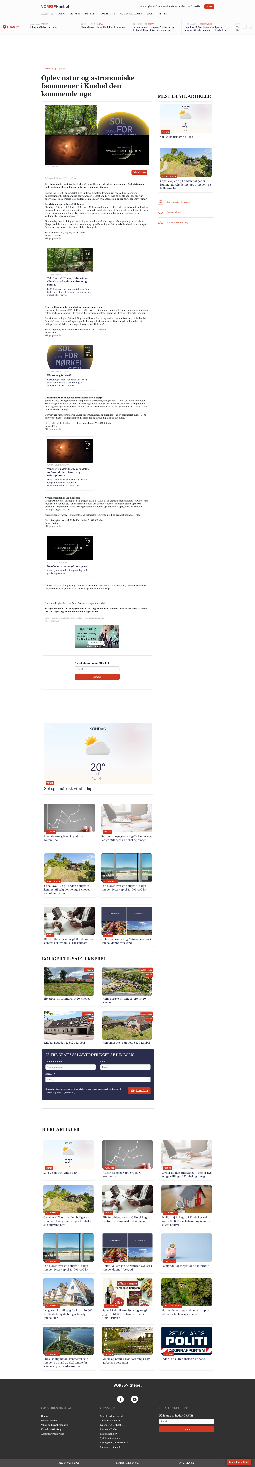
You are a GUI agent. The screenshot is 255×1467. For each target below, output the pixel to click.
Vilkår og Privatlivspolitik (54, 1424)
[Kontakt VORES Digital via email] (134, 1399)
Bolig (61, 13)
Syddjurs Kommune (110, 1438)
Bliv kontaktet (139, 1091)
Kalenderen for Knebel (111, 1424)
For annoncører (49, 1420)
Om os (44, 1416)
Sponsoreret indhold (110, 1447)
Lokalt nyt (108, 13)
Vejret (162, 13)
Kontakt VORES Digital (52, 1429)
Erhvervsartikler (108, 1433)
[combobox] (47, 1079)
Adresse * (50, 1073)
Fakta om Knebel (109, 1429)
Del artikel (137, 172)
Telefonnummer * (54, 1061)
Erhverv (75, 13)
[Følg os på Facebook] (120, 1399)
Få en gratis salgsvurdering (114, 1442)
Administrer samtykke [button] (52, 1433)
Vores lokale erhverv (110, 1420)
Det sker (90, 13)
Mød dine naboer (131, 13)
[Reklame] (97, 636)
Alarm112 (47, 13)
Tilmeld (209, 6)
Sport (150, 13)
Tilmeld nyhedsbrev (239, 1462)
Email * (104, 1061)
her (69, 603)
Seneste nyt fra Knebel (111, 1416)
